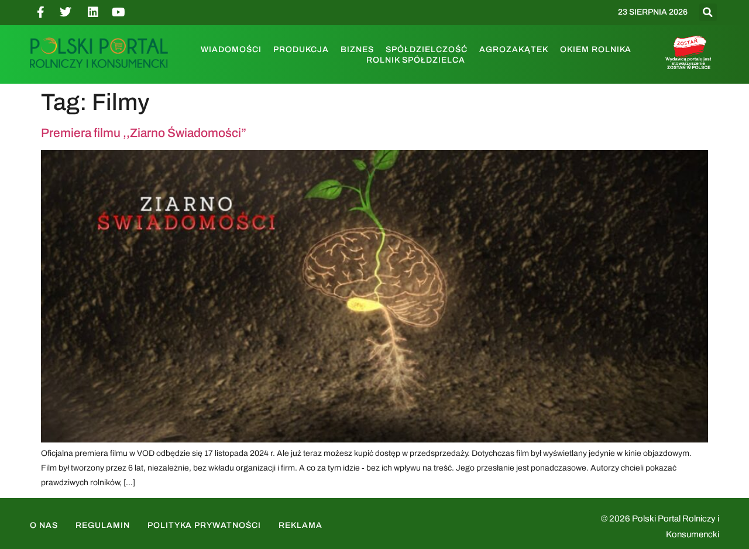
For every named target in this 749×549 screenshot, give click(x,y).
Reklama (300, 525)
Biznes (357, 49)
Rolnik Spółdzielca (415, 60)
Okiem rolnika (595, 49)
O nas (44, 525)
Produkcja (301, 49)
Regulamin (102, 525)
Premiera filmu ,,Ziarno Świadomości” (143, 132)
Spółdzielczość (427, 49)
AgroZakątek (513, 49)
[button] (708, 12)
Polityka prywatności (204, 525)
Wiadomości (231, 49)
